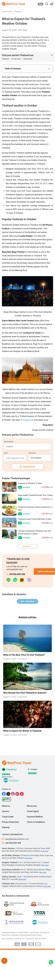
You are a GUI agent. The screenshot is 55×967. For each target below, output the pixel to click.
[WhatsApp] (16, 580)
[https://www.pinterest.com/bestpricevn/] (17, 794)
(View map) (44, 851)
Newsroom (32, 806)
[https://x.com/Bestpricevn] (8, 794)
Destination (8, 442)
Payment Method (35, 816)
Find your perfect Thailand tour (18, 55)
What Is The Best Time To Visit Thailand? (24, 654)
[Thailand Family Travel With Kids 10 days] (9, 523)
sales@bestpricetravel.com (17, 839)
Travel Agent (33, 811)
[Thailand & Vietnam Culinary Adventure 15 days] (9, 511)
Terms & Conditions (36, 822)
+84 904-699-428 (17, 574)
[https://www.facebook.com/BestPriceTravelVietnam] (4, 794)
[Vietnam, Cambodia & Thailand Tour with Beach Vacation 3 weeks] (9, 535)
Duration (32, 453)
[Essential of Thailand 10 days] (9, 487)
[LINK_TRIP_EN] (40, 4)
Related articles (27, 617)
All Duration (36, 458)
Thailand (17, 11)
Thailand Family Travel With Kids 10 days (34, 519)
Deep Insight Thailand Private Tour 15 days (35, 495)
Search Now (29, 466)
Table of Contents (13, 68)
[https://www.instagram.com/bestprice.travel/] (13, 794)
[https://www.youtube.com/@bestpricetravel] (22, 794)
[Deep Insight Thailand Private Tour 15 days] (9, 499)
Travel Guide (7, 11)
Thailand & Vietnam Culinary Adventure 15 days (35, 508)
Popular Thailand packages (16, 478)
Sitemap (6, 827)
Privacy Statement (10, 822)
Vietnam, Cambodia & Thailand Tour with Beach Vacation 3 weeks (34, 532)
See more (26, 546)
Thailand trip (28, 420)
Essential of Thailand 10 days (30, 483)
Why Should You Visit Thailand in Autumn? (25, 692)
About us (6, 806)
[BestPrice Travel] (13, 3)
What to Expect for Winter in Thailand (22, 730)
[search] (46, 4)
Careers (5, 811)
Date (6, 453)
